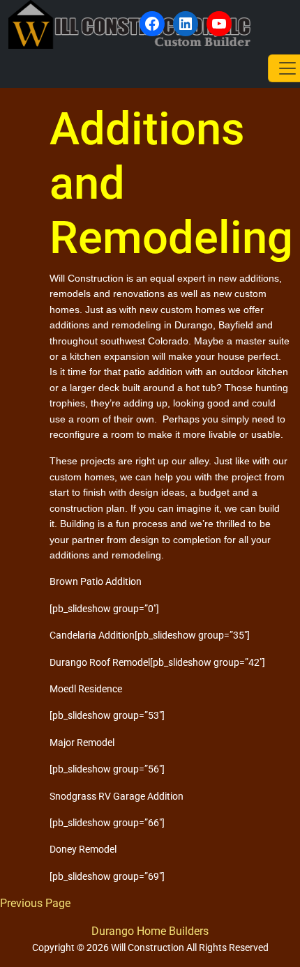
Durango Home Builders (150, 931)
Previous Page (35, 903)
